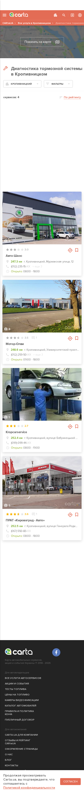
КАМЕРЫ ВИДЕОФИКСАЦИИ (22, 700)
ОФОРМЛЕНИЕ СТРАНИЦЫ (21, 749)
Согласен (70, 781)
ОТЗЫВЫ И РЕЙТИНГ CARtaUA (17, 742)
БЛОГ (8, 760)
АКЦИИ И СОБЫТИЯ (17, 683)
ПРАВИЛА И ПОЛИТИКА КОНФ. (19, 713)
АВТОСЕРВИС (72, 15)
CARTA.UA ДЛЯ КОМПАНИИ (21, 734)
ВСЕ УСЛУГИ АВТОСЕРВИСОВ (23, 678)
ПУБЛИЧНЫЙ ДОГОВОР (19, 719)
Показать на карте (37, 42)
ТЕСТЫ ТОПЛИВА (15, 689)
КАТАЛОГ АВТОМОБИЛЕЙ (20, 705)
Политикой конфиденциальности (29, 788)
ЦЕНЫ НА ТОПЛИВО (17, 694)
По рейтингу (72, 97)
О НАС (9, 754)
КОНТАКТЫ (11, 765)
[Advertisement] (42, 5)
